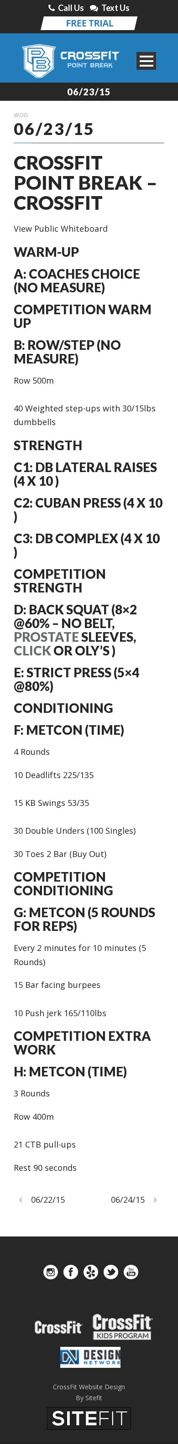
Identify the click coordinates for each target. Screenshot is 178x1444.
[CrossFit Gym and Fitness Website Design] (89, 1417)
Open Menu (146, 61)
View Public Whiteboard (61, 228)
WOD (21, 115)
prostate (46, 636)
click (32, 650)
